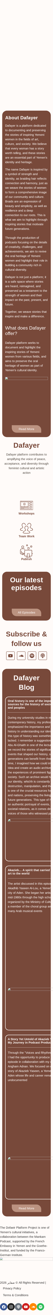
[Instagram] (11, 1306)
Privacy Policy (12, 1288)
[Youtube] (10, 655)
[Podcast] (42, 655)
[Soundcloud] (21, 655)
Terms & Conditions (15, 1295)
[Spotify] (32, 655)
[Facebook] (3, 1306)
